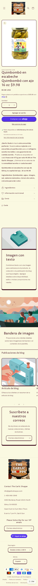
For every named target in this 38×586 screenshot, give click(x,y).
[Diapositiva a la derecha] (23, 404)
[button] (4, 8)
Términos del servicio (12, 582)
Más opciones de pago (19, 124)
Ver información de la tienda (14, 137)
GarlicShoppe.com (17, 576)
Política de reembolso (15, 579)
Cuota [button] (6, 205)
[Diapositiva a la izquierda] (14, 404)
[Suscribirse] (29, 438)
